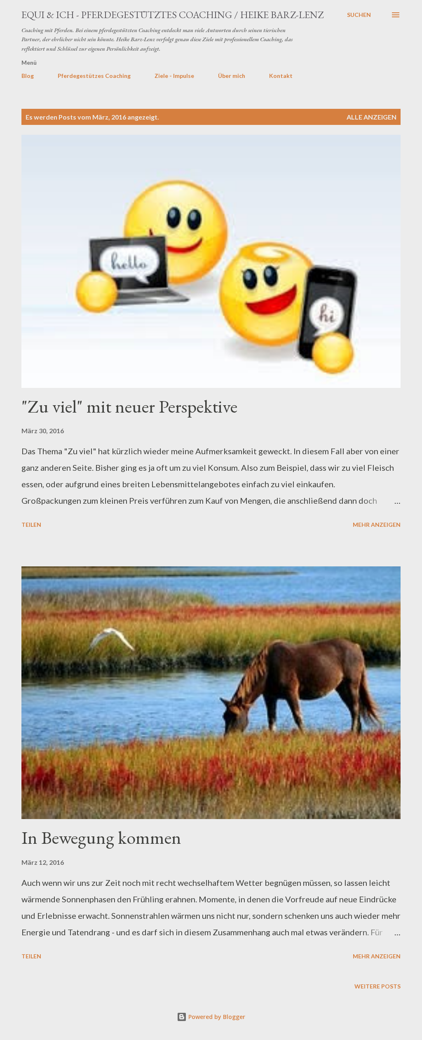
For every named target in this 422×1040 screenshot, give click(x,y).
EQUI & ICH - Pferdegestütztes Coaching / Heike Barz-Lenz (172, 14)
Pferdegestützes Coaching (94, 75)
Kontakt (281, 75)
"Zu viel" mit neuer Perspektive (129, 406)
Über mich (231, 75)
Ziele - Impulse (174, 75)
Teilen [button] (31, 524)
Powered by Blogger (216, 1017)
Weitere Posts (377, 986)
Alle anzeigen (371, 117)
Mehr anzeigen (377, 524)
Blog (27, 75)
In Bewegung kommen (101, 837)
